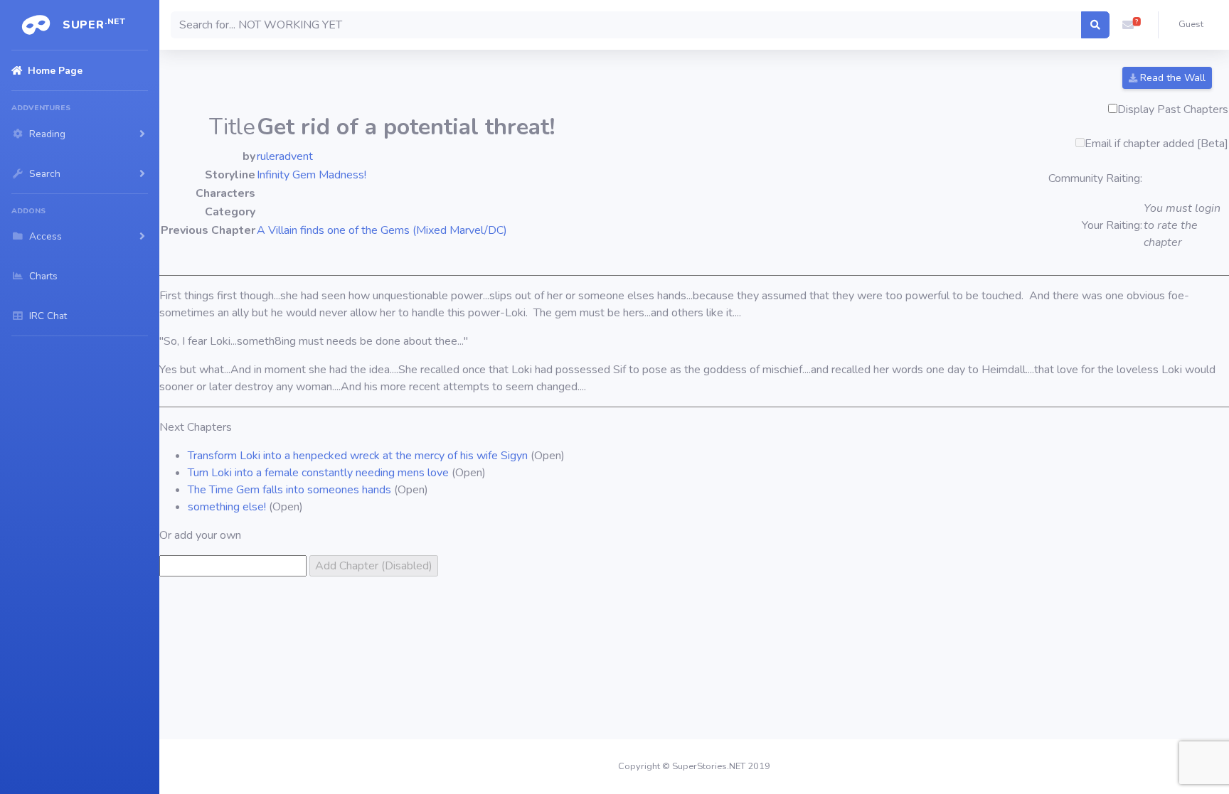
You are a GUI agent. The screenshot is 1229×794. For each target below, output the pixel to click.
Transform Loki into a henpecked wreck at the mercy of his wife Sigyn (358, 455)
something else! (227, 507)
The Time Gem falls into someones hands (291, 490)
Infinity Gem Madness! (311, 175)
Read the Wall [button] (1171, 78)
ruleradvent (285, 156)
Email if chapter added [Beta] (1156, 143)
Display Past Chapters (1172, 109)
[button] (1128, 25)
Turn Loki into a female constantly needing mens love (318, 473)
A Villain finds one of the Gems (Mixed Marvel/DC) (382, 230)
